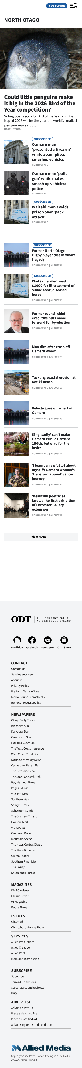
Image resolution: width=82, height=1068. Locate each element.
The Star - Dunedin (23, 850)
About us (16, 680)
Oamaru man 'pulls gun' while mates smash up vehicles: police (49, 181)
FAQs (14, 993)
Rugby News (19, 907)
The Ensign (18, 867)
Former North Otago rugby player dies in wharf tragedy (53, 255)
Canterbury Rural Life (24, 765)
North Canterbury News (26, 760)
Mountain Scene (21, 839)
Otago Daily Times (22, 720)
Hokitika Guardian (22, 743)
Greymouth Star (21, 737)
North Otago (12, 129)
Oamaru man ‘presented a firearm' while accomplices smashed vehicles (51, 152)
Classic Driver (19, 896)
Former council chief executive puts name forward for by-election (51, 318)
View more (38, 537)
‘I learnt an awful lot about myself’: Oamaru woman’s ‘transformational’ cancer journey (54, 472)
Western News (20, 794)
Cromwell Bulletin (22, 833)
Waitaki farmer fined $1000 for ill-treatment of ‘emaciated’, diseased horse (53, 288)
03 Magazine (19, 902)
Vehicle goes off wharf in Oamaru (52, 410)
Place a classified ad (24, 1019)
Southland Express (23, 873)
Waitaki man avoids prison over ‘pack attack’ (50, 212)
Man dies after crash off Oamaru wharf (51, 349)
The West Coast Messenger (28, 748)
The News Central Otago (26, 844)
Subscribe (57, 6)
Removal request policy (26, 703)
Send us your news (22, 674)
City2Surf (17, 922)
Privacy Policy (20, 686)
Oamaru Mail (19, 822)
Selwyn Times (20, 805)
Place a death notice (24, 1013)
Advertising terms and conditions (32, 1025)
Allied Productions (22, 942)
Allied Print (18, 953)
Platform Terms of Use (25, 691)
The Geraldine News (23, 771)
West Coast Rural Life (24, 754)
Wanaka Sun (19, 827)
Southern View (20, 799)
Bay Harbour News (23, 782)
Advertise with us (22, 1008)
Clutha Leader (20, 856)
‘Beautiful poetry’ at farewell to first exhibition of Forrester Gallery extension (53, 503)
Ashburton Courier (22, 811)
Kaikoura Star (20, 731)
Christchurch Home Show (27, 927)
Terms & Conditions (23, 982)
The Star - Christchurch (26, 777)
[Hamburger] (73, 6)
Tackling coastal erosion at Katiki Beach (54, 380)
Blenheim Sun (20, 726)
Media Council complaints (27, 697)
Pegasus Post (19, 788)
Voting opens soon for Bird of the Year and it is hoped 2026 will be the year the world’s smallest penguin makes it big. (40, 121)
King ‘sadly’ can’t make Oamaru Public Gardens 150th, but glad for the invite (51, 441)
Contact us (18, 669)
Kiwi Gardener (20, 890)
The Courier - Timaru (24, 816)
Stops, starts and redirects (27, 988)
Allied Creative (20, 947)
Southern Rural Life (23, 861)
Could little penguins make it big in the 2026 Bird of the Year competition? (39, 103)
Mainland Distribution (25, 959)
